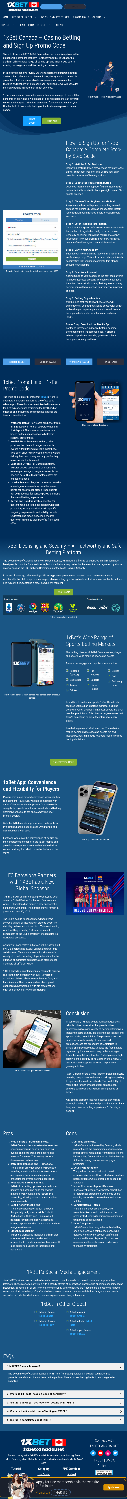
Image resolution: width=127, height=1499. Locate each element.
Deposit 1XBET (47, 361)
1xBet (44, 396)
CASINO (97, 17)
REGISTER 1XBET (22, 17)
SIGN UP (51, 7)
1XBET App (111, 361)
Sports (6, 25)
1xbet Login (32, 121)
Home (5, 17)
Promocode (43, 1492)
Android (71, 1474)
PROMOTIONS (81, 17)
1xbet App (51, 120)
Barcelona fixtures (34, 25)
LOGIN (75, 7)
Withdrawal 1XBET (79, 361)
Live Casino (43, 1474)
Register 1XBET (16, 361)
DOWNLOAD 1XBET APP (55, 17)
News (59, 25)
